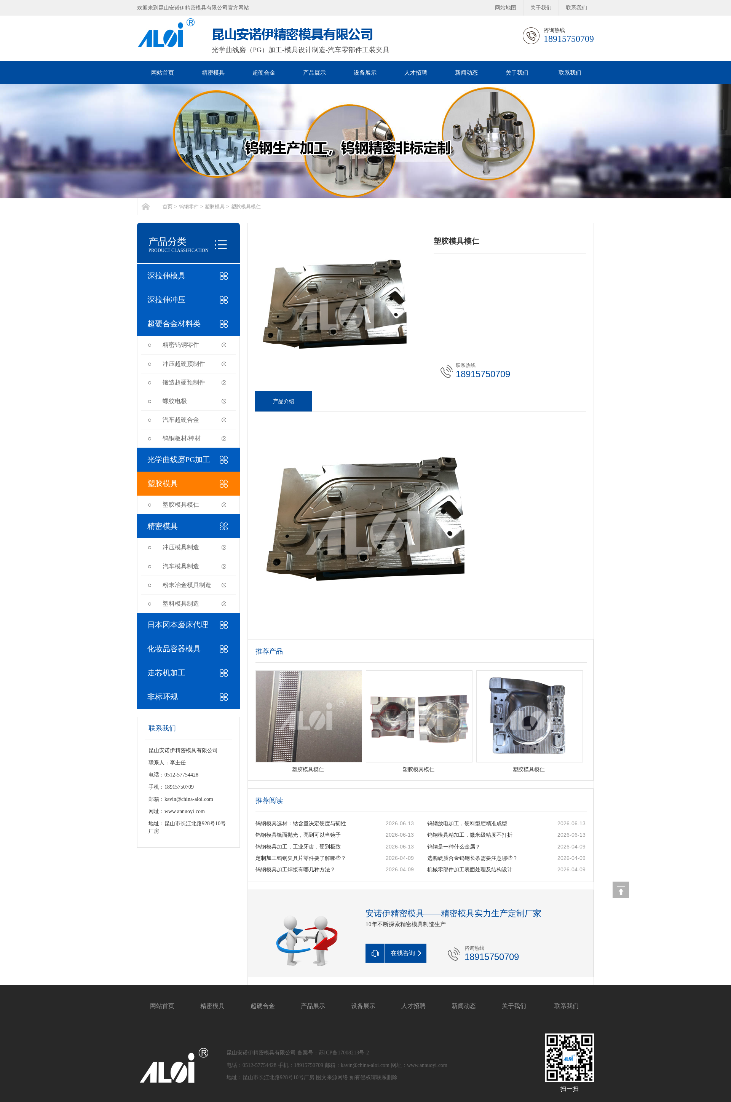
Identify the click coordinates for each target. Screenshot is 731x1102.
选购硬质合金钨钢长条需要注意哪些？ (472, 858)
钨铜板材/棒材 (182, 438)
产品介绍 (283, 401)
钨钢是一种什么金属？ (453, 847)
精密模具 (213, 73)
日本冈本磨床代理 (177, 624)
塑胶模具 (215, 206)
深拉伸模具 (166, 275)
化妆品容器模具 (174, 648)
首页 (167, 206)
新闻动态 (466, 73)
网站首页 (162, 73)
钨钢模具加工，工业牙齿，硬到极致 (298, 847)
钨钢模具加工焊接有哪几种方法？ (295, 869)
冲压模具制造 (181, 547)
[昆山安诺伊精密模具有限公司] (365, 141)
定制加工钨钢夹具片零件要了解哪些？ (300, 858)
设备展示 (365, 73)
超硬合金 (263, 73)
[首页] (145, 206)
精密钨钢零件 (181, 344)
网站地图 (505, 8)
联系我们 (576, 8)
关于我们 (541, 8)
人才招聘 (415, 73)
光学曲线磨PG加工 (178, 459)
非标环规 (162, 696)
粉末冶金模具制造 (187, 585)
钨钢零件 (189, 206)
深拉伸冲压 (166, 299)
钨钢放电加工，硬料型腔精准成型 (467, 823)
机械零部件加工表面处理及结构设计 (469, 869)
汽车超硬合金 (181, 419)
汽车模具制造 (181, 566)
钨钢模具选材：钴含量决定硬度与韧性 (300, 823)
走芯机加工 (166, 672)
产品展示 (314, 73)
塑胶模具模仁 (246, 206)
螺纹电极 (175, 401)
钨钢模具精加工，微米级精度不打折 (469, 835)
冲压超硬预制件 (184, 363)
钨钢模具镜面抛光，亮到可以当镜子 (298, 835)
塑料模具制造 (181, 603)
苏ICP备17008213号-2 (344, 1053)
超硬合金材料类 (174, 323)
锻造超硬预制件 (184, 382)
